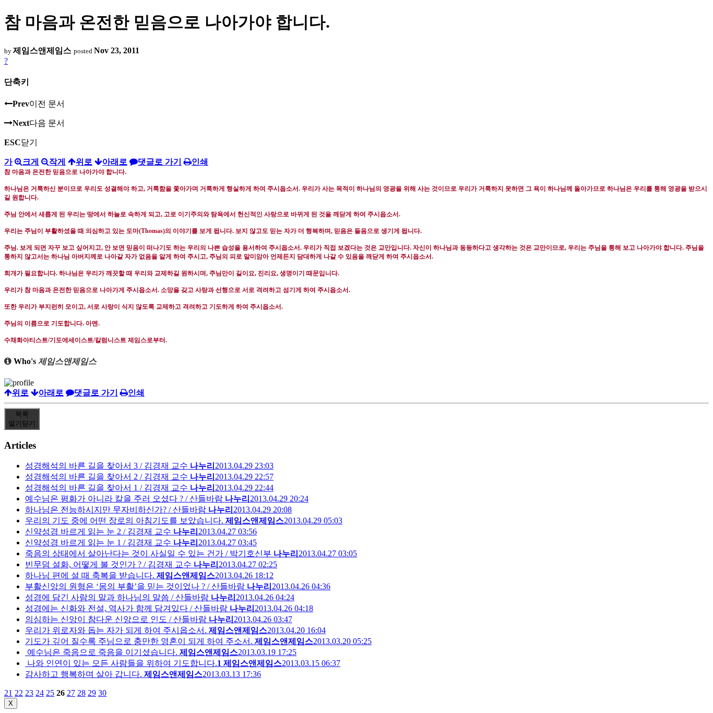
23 (29, 692)
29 (92, 692)
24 (39, 692)
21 (8, 692)
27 (71, 692)
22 (19, 692)
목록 (21, 418)
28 (81, 692)
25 (50, 692)
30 (102, 692)
